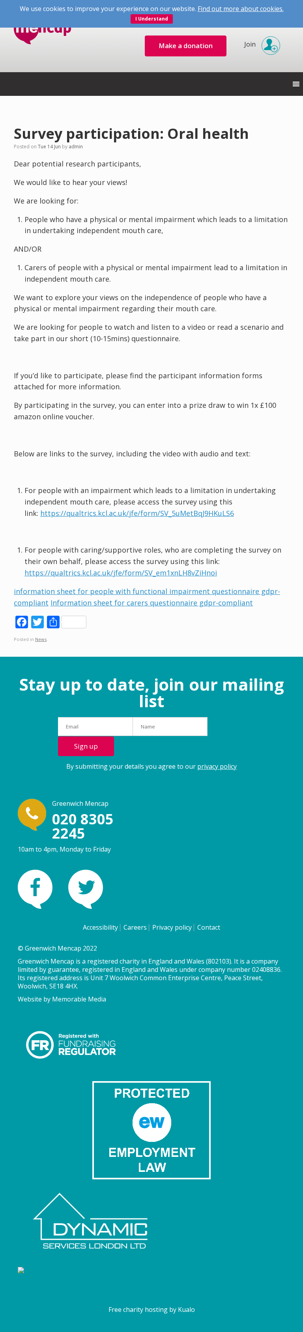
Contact (208, 927)
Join (250, 44)
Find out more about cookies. (241, 8)
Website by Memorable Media (62, 999)
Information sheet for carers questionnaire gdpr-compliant (151, 602)
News (41, 639)
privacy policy (217, 766)
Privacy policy (172, 927)
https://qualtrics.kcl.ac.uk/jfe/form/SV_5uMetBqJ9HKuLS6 (137, 513)
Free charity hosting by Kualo (151, 1309)
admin (76, 146)
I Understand (151, 18)
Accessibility (100, 927)
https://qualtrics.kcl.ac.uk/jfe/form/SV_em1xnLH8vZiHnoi (120, 572)
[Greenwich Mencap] (42, 36)
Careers (135, 927)
